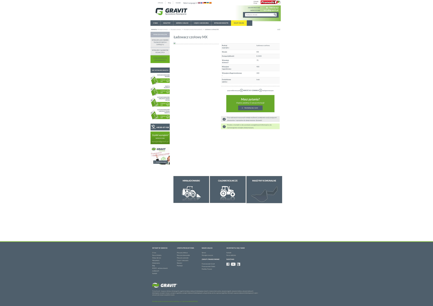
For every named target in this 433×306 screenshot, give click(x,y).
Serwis (204, 253)
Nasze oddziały (231, 255)
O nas (155, 23)
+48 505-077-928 (162, 127)
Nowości (179, 263)
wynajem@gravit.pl (160, 141)
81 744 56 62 (272, 8)
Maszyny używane (182, 258)
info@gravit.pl (271, 10)
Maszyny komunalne (183, 255)
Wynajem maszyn (221, 23)
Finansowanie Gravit (208, 264)
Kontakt (178, 3)
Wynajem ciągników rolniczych (160, 51)
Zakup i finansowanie (210, 259)
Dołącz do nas (156, 258)
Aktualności (155, 260)
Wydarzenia (156, 263)
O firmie (160, 3)
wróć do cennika (251, 90)
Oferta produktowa (185, 248)
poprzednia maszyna (233, 90)
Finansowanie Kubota (208, 266)
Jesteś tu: (154, 29)
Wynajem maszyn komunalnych (193, 29)
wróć (278, 29)
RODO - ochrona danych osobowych (160, 269)
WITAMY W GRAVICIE (159, 248)
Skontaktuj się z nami (235, 248)
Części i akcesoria (201, 23)
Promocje (180, 266)
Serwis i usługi (182, 23)
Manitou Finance (207, 269)
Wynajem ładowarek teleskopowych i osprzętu (160, 42)
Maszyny (166, 23)
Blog (169, 3)
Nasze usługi (207, 248)
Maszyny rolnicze (182, 253)
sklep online (239, 23)
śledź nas (230, 259)
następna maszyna (267, 90)
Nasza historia (156, 255)
